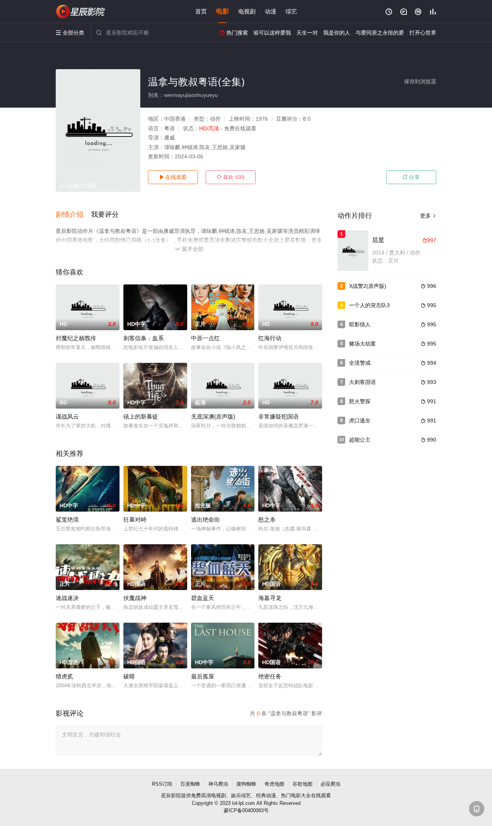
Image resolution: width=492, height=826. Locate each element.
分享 (411, 177)
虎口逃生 (360, 420)
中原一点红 (205, 338)
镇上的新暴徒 (140, 416)
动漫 (270, 11)
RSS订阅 (162, 784)
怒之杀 (267, 519)
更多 (428, 216)
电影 (222, 11)
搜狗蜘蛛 (246, 784)
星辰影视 (81, 11)
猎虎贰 (64, 676)
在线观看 (173, 177)
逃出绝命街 (205, 519)
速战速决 (67, 598)
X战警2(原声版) (367, 286)
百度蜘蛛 (190, 784)
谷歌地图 (302, 784)
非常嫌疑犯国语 (278, 416)
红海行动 (269, 338)
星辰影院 (171, 795)
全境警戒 (360, 363)
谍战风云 (67, 416)
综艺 (291, 11)
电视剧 (247, 11)
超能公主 (360, 440)
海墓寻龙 (269, 598)
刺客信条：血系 (143, 338)
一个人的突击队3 (369, 305)
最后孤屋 (202, 676)
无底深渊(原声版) (213, 416)
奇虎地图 (274, 784)
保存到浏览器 (420, 81)
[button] (73, 215)
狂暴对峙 (134, 519)
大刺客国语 (362, 382)
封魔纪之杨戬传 (76, 338)
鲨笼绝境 (67, 519)
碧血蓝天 (202, 598)
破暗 (129, 676)
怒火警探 (360, 401)
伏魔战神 (134, 598)
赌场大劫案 (362, 344)
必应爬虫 (331, 784)
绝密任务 (269, 676)
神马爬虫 (218, 784)
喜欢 (230, 177)
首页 (201, 11)
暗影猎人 (360, 324)
